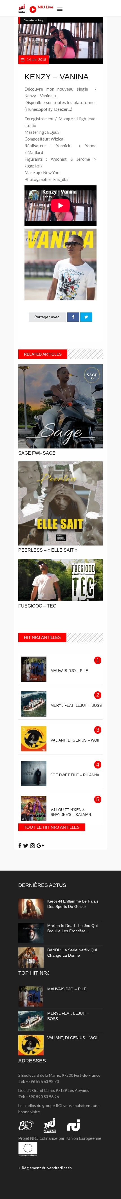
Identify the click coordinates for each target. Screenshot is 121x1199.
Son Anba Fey (33, 20)
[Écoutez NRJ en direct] (33, 11)
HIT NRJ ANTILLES (42, 637)
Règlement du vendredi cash (47, 1167)
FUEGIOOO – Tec (37, 606)
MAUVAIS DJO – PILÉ (66, 989)
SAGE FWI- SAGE (36, 453)
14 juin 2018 (36, 60)
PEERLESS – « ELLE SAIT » (47, 550)
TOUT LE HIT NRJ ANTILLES (52, 827)
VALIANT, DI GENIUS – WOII (72, 1037)
